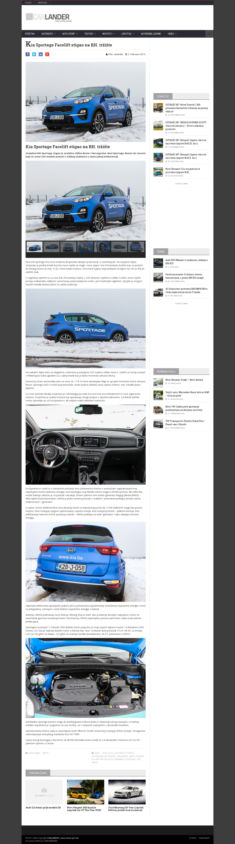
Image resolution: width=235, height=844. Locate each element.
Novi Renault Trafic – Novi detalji (184, 379)
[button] (30, 200)
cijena (132, 756)
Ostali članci (181, 183)
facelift (140, 756)
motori (99, 759)
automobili (98, 756)
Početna (30, 33)
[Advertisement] (152, 17)
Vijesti (45, 753)
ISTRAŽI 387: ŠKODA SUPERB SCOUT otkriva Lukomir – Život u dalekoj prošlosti (186, 126)
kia (93, 759)
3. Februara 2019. (136, 54)
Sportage (130, 759)
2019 (104, 753)
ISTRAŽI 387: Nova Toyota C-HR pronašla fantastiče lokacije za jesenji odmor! (186, 108)
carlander (122, 756)
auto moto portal (124, 753)
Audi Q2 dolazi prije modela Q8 (43, 807)
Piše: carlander (115, 54)
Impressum (42, 2)
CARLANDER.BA (51, 841)
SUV (139, 759)
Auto (110, 753)
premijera (119, 759)
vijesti (95, 762)
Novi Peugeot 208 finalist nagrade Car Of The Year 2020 (84, 809)
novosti (108, 759)
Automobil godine (151, 33)
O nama (28, 2)
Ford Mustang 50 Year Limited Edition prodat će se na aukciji (125, 809)
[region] (86, 209)
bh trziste (110, 756)
